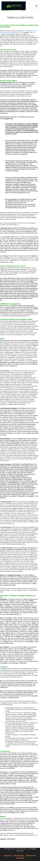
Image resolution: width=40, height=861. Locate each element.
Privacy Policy (19, 856)
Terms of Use (31, 856)
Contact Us (7, 856)
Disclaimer (20, 858)
